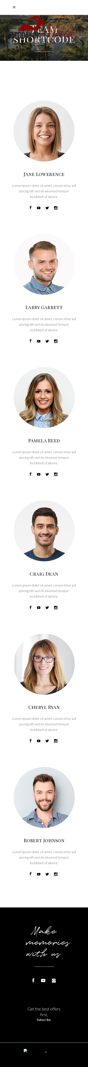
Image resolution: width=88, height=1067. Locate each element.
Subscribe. (44, 1020)
